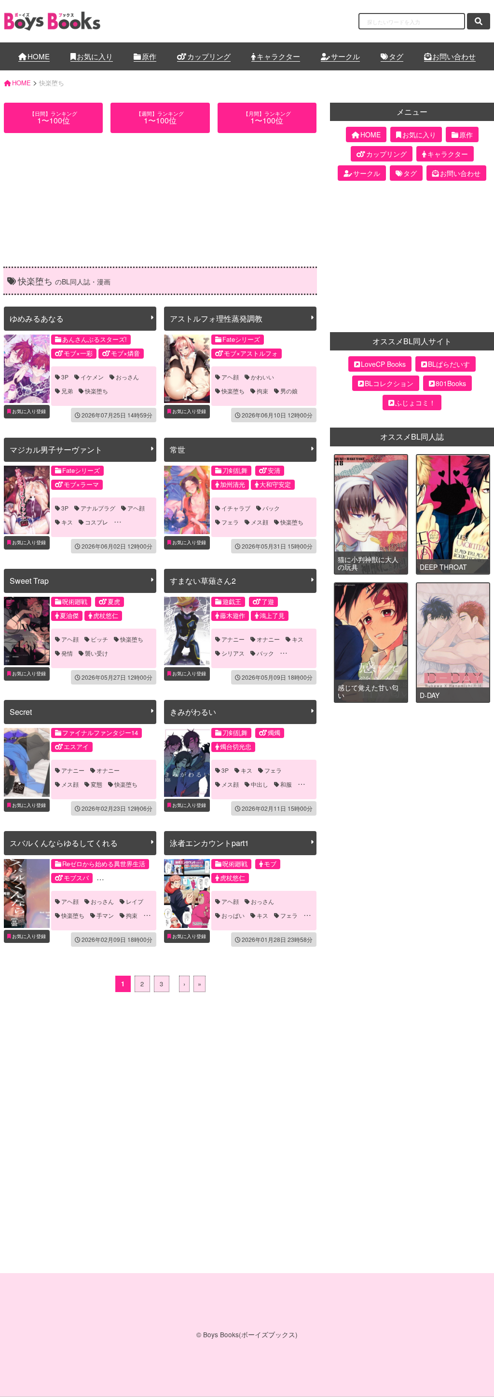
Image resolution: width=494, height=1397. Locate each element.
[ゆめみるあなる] (27, 369)
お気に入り (95, 56)
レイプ (134, 901)
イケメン (92, 377)
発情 (67, 653)
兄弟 (67, 391)
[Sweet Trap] (27, 631)
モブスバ (76, 877)
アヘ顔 (230, 377)
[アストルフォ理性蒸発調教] (187, 369)
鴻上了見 (272, 615)
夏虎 (114, 601)
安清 (274, 470)
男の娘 (289, 391)
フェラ (230, 522)
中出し (259, 784)
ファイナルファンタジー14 (100, 732)
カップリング (209, 56)
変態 (96, 784)
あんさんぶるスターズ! (94, 339)
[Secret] (27, 762)
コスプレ (96, 522)
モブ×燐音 (125, 353)
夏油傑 (69, 615)
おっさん (127, 377)
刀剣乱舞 (234, 470)
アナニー (233, 639)
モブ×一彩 (78, 353)
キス (67, 522)
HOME (38, 56)
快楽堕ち (96, 391)
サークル (345, 56)
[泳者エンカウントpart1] (187, 893)
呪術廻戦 (74, 601)
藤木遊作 (232, 615)
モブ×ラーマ (81, 484)
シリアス (233, 653)
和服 (286, 784)
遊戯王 (231, 601)
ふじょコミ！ (415, 402)
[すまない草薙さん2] (187, 631)
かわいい (262, 377)
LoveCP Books (383, 364)
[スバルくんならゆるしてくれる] (27, 893)
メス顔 (259, 522)
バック (271, 508)
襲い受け (96, 653)
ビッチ (99, 639)
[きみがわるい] (187, 762)
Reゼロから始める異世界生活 (103, 863)
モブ (270, 863)
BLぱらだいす (449, 364)
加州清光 (232, 484)
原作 (149, 56)
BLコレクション (389, 383)
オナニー (268, 639)
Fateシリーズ (241, 339)
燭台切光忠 (235, 746)
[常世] (187, 500)
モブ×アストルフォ (251, 353)
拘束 (262, 391)
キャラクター (278, 56)
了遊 (267, 601)
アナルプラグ (98, 508)
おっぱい (233, 915)
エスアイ (76, 746)
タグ (396, 56)
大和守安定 (275, 484)
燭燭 (274, 732)
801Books (451, 383)
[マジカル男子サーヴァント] (27, 500)
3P (65, 377)
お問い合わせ (454, 56)
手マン (105, 915)
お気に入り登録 (29, 411)
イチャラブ (235, 508)
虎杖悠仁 (105, 615)
